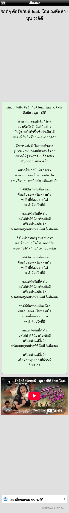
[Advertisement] (34, 59)
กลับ (3, 3)
